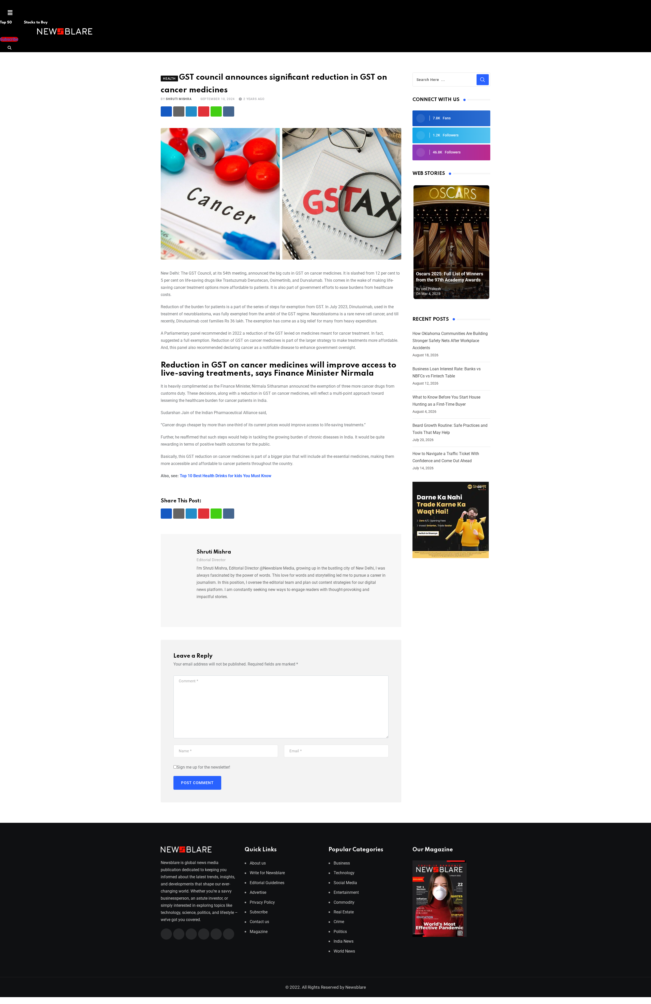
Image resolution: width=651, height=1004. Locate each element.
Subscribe (259, 912)
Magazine (259, 931)
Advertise (258, 892)
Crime (339, 921)
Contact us (259, 921)
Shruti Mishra (178, 99)
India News (343, 941)
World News (344, 951)
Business (342, 863)
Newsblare (355, 987)
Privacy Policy (262, 902)
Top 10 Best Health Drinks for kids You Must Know (225, 475)
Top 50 (6, 22)
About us (258, 863)
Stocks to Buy (35, 22)
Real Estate (344, 912)
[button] (10, 13)
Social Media (345, 882)
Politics (340, 931)
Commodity (344, 902)
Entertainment (346, 892)
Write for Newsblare (267, 872)
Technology (344, 872)
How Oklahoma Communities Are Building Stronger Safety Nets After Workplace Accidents (450, 340)
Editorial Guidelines (267, 882)
